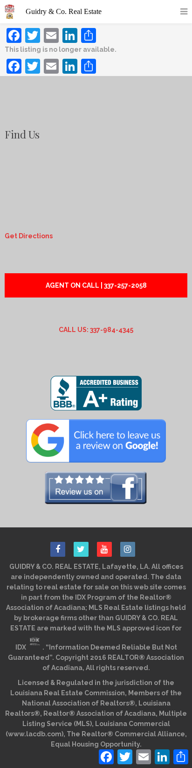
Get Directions (29, 236)
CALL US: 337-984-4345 (96, 329)
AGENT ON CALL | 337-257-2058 (96, 285)
